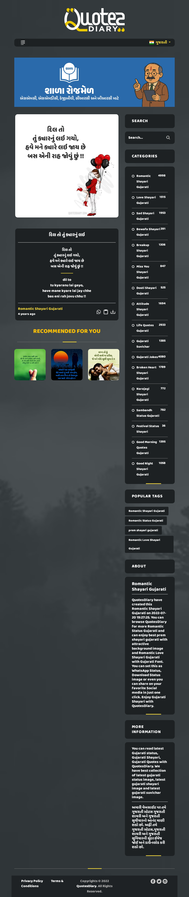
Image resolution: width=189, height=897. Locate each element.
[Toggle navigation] (23, 43)
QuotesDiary (86, 886)
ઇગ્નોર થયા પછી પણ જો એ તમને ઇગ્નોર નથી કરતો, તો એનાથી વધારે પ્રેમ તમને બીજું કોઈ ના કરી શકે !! (30, 364)
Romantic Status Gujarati (146, 520)
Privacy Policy (32, 881)
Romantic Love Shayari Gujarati (144, 544)
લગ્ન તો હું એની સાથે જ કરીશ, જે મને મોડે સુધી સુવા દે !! (104, 364)
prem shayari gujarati (143, 530)
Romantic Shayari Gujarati (40, 309)
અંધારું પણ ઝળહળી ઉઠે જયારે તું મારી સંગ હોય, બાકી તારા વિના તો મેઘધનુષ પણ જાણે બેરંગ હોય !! (66, 364)
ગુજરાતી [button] (161, 43)
